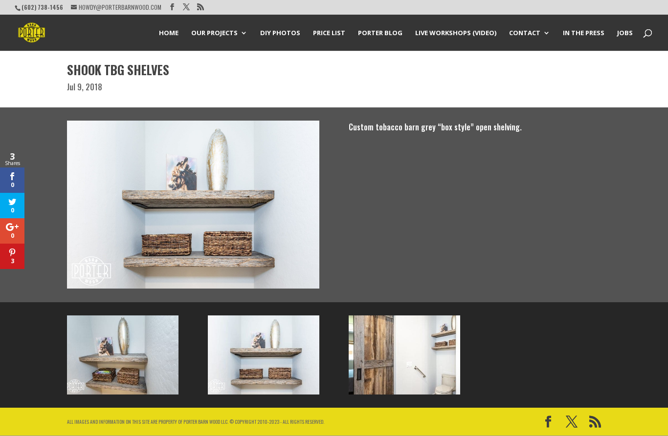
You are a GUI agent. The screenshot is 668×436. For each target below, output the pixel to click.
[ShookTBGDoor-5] (404, 394)
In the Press (583, 33)
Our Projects (214, 33)
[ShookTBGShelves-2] (122, 394)
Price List (329, 33)
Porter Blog (380, 33)
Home (168, 33)
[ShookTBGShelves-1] (263, 394)
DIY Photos (280, 33)
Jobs (625, 33)
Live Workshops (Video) (455, 33)
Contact (524, 33)
